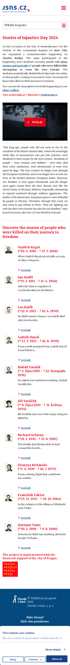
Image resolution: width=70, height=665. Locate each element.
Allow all (57, 659)
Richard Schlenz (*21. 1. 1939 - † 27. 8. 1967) (38, 437)
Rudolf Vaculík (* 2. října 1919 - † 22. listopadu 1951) (41, 371)
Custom (33, 659)
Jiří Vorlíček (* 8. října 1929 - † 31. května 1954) (40, 405)
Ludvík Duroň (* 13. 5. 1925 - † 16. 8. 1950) (38, 339)
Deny (13, 659)
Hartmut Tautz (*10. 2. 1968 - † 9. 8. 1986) (37, 527)
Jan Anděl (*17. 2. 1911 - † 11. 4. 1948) (37, 279)
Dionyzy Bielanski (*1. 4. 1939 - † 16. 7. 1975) (37, 467)
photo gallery (11, 90)
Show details (53, 649)
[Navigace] (63, 8)
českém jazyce (49, 94)
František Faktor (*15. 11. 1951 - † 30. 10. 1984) (39, 497)
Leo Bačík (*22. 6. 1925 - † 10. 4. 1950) (38, 309)
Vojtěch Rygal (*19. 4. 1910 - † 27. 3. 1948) (38, 249)
